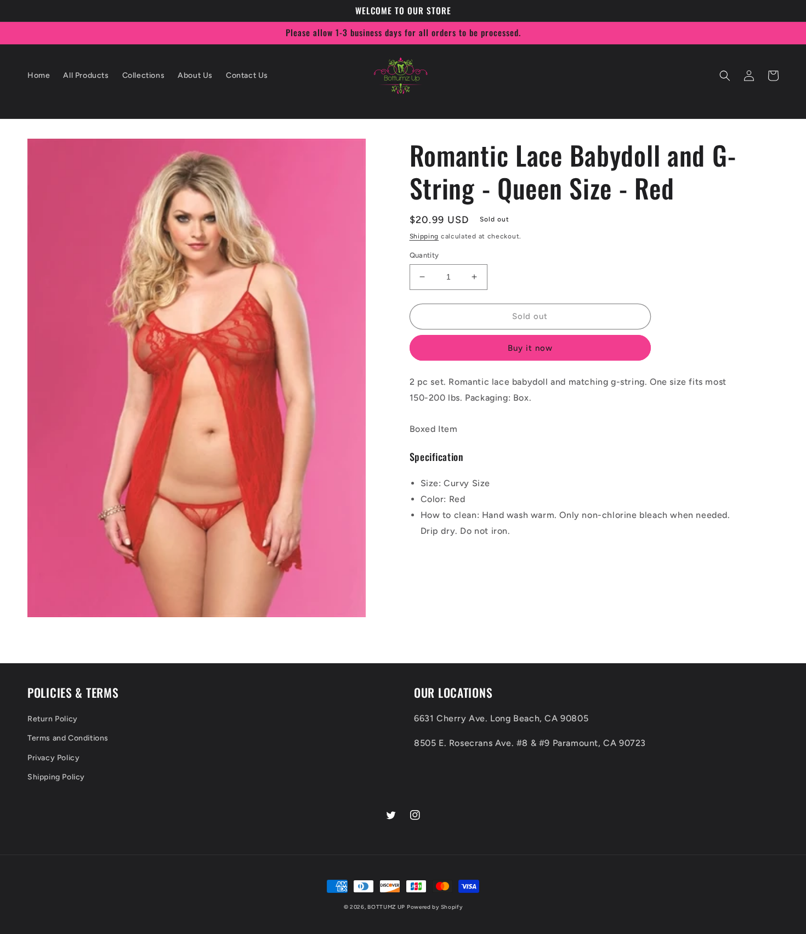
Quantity (424, 255)
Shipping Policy (56, 777)
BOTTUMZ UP (387, 906)
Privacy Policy (53, 757)
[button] (725, 76)
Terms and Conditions (68, 738)
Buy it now (530, 348)
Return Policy (52, 719)
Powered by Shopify (435, 906)
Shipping (424, 236)
